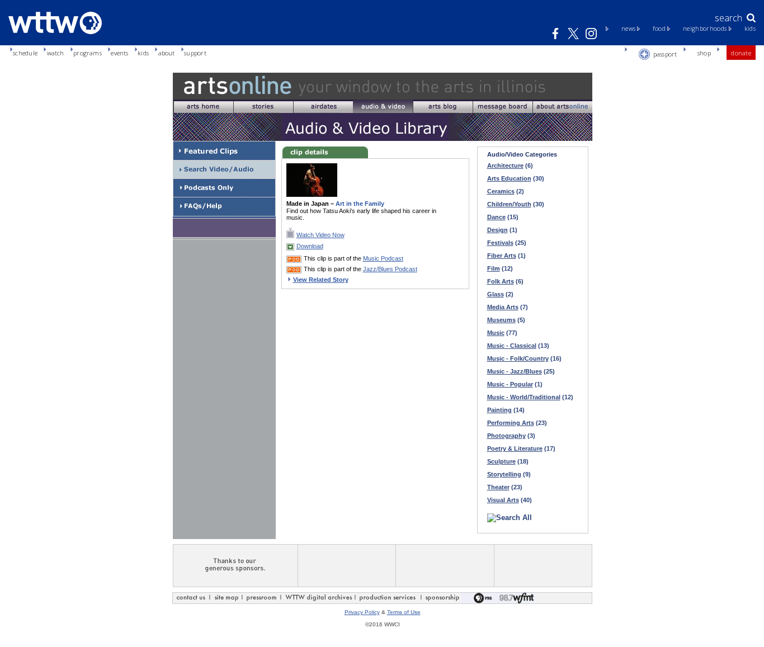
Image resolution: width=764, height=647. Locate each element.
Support (195, 53)
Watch (55, 53)
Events (119, 53)
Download (309, 246)
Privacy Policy (362, 612)
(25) (506, 242)
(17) (521, 448)
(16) (524, 358)
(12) (500, 268)
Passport (665, 54)
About (166, 53)
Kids (750, 28)
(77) (502, 332)
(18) (508, 461)
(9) (509, 474)
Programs (87, 53)
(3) (511, 435)
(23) (517, 422)
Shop (704, 53)
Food (659, 28)
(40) (509, 500)
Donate (741, 53)
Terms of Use (404, 612)
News (628, 28)
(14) (506, 410)
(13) (518, 345)
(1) (502, 229)
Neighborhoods (705, 28)
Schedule (25, 53)
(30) (515, 178)
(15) (502, 217)
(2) (505, 191)
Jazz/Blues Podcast (390, 269)
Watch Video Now (320, 235)
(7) (507, 307)
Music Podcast (383, 258)
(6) (510, 165)
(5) (506, 320)
